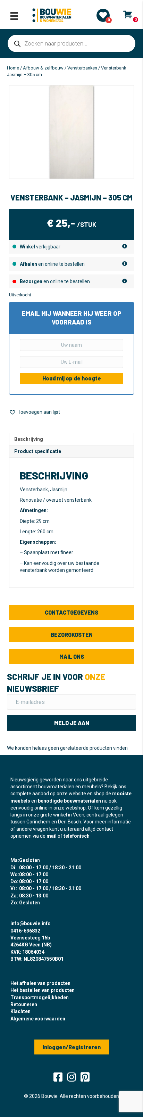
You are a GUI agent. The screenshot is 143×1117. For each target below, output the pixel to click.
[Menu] (14, 16)
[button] (34, 412)
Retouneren (23, 1004)
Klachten (20, 1011)
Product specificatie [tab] (37, 451)
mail (52, 836)
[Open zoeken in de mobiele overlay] (71, 43)
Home (13, 68)
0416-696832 (25, 931)
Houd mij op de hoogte (71, 378)
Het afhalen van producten (40, 983)
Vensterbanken (82, 68)
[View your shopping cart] (127, 14)
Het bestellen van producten (42, 990)
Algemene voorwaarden (37, 1018)
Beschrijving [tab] (28, 439)
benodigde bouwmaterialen (69, 801)
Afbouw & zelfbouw (43, 68)
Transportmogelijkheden (39, 997)
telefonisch (77, 836)
